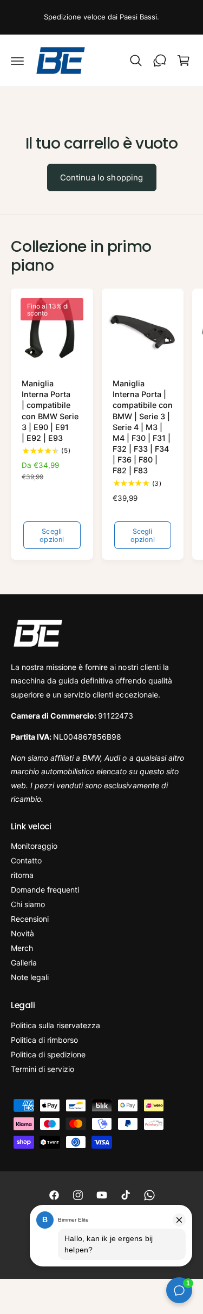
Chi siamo (28, 904)
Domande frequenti (45, 889)
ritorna (22, 875)
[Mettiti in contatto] (160, 60)
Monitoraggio (34, 845)
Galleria (24, 962)
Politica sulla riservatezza (55, 1025)
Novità (22, 933)
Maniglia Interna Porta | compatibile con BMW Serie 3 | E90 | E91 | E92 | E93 (50, 411)
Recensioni (30, 918)
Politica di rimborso (44, 1039)
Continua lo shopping (101, 177)
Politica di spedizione (48, 1054)
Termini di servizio (42, 1069)
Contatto (26, 860)
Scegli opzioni (52, 535)
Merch (22, 948)
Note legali (30, 977)
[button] (17, 60)
